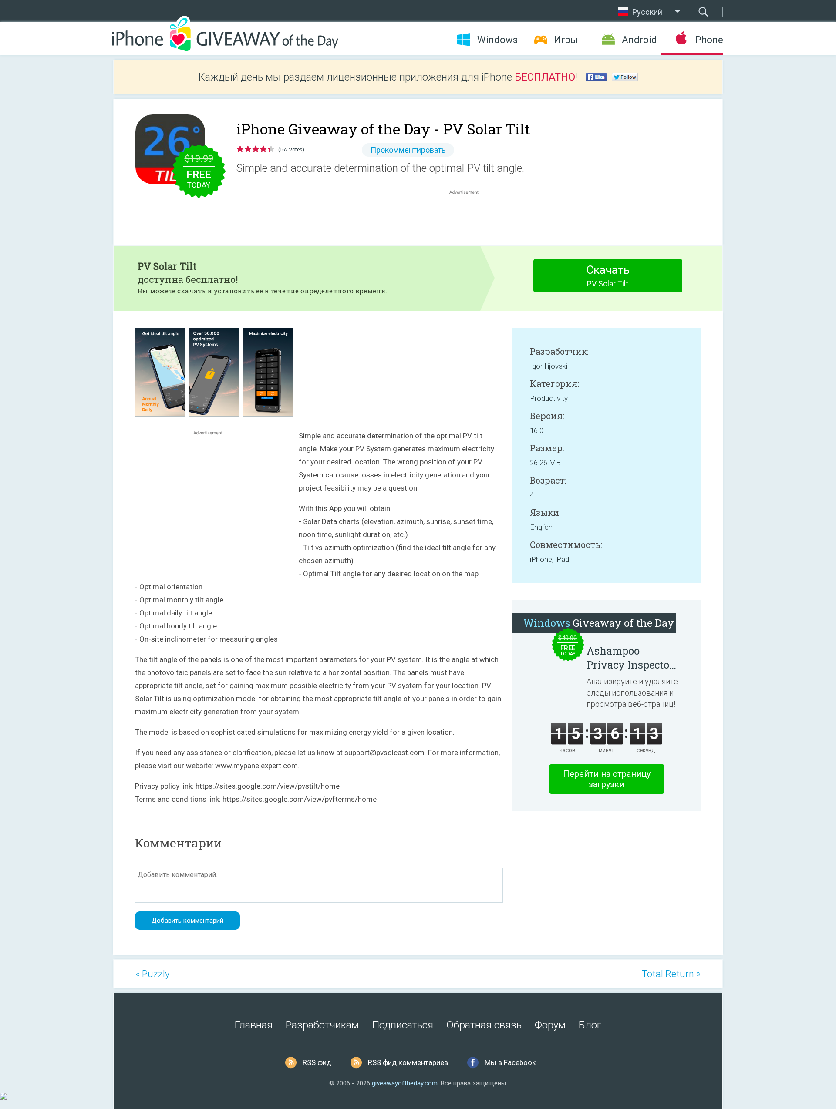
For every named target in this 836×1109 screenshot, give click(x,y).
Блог (590, 1025)
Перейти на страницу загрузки (607, 779)
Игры (566, 39)
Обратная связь (484, 1025)
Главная (254, 1025)
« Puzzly (152, 973)
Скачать (608, 275)
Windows (497, 39)
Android (639, 39)
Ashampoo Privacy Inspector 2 (630, 658)
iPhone (708, 39)
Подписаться (402, 1025)
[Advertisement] (468, 217)
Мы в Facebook (510, 1062)
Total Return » (671, 973)
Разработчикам (322, 1025)
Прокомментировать (408, 150)
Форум (550, 1025)
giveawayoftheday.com (405, 1083)
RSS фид (317, 1062)
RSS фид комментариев (408, 1062)
